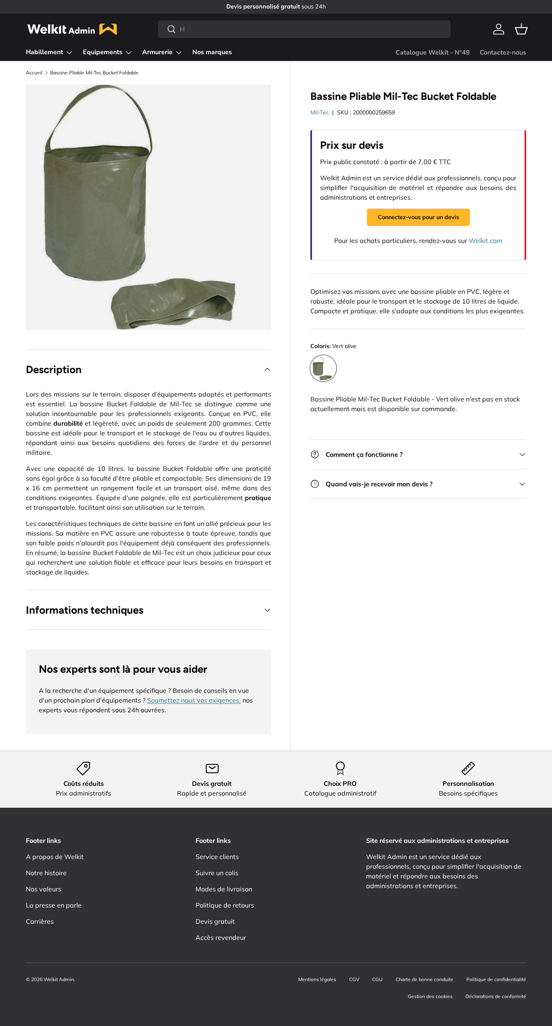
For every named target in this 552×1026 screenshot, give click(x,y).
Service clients (217, 857)
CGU (377, 979)
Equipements (102, 52)
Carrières (40, 921)
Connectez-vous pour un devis (418, 217)
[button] (521, 29)
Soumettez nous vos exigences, (194, 700)
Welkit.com (485, 240)
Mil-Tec (319, 112)
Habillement (44, 52)
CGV (354, 979)
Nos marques (212, 52)
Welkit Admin (59, 979)
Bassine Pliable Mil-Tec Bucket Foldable (94, 72)
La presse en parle (54, 905)
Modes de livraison (224, 889)
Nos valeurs (43, 889)
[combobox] (304, 29)
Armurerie (157, 52)
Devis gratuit (215, 921)
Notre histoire (46, 873)
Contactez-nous (503, 52)
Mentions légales (317, 979)
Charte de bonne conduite (424, 979)
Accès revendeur (221, 937)
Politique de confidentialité (496, 979)
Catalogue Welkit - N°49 (433, 52)
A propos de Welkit (55, 857)
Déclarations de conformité (496, 996)
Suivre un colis (217, 873)
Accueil (34, 72)
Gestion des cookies (430, 996)
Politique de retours (225, 905)
